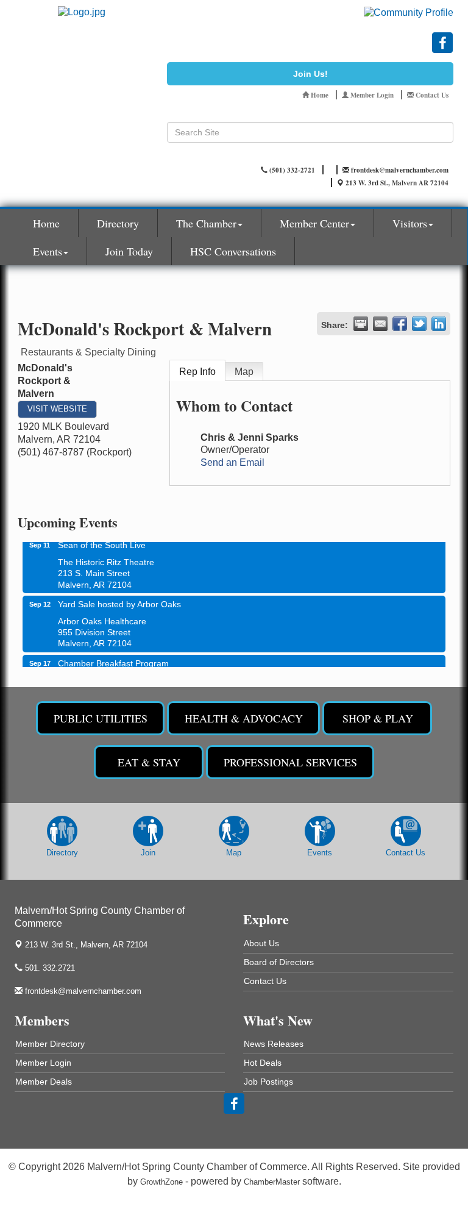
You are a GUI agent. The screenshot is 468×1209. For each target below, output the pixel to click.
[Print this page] (360, 323)
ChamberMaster (272, 1181)
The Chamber (206, 223)
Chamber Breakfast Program (113, 657)
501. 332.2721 (49, 967)
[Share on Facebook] (399, 323)
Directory (118, 223)
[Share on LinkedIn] (438, 323)
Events (47, 251)
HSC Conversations (233, 251)
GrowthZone (161, 1181)
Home (46, 223)
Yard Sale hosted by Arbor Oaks (119, 598)
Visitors (409, 223)
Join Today (129, 251)
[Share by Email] (380, 323)
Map (244, 371)
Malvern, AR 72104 (86, 944)
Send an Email (232, 462)
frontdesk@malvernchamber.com (82, 991)
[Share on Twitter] (419, 323)
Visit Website (57, 408)
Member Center (314, 223)
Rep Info (197, 371)
